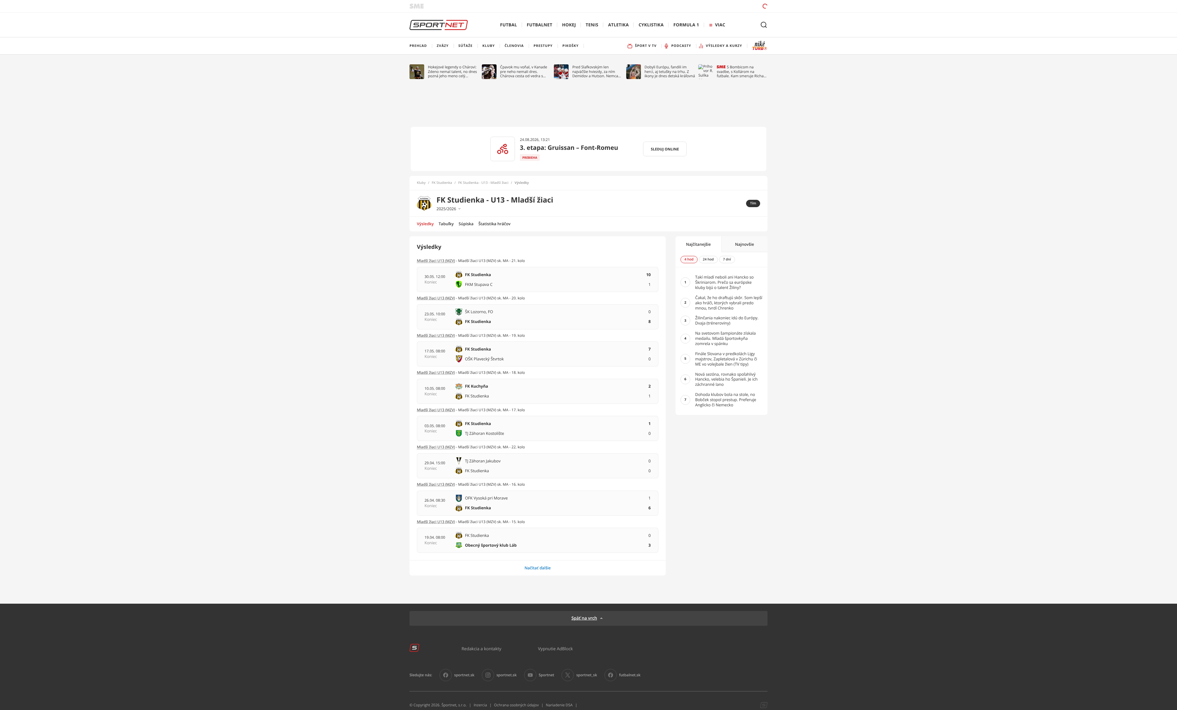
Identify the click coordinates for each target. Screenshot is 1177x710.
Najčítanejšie (698, 244)
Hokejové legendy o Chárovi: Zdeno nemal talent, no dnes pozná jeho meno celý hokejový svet (452, 71)
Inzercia (480, 705)
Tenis (592, 25)
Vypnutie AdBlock (555, 648)
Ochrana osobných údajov (516, 705)
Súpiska (466, 223)
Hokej (569, 25)
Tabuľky (446, 223)
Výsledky (425, 223)
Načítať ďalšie (537, 568)
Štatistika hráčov (494, 223)
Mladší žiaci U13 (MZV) (436, 260)
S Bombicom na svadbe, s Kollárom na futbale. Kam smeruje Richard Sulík (742, 71)
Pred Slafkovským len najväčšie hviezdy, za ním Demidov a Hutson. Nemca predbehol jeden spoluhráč (595, 71)
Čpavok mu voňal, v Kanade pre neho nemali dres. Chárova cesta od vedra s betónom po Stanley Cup (523, 71)
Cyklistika (651, 25)
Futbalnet (539, 25)
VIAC (720, 25)
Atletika (618, 25)
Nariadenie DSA (559, 705)
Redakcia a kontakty (481, 648)
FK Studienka (442, 183)
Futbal (508, 25)
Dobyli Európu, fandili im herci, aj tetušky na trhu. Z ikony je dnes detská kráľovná (670, 71)
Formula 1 (686, 25)
